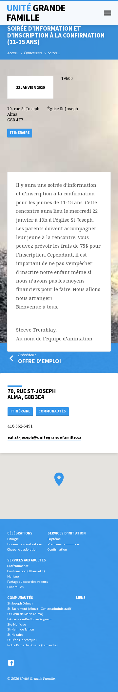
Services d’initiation (67, 533)
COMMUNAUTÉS (52, 411)
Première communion (63, 544)
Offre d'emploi (39, 361)
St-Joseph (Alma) (20, 603)
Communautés (20, 597)
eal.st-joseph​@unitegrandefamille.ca (44, 437)
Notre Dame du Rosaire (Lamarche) (32, 645)
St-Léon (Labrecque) (22, 640)
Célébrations (19, 533)
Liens (81, 597)
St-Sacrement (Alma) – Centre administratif (39, 608)
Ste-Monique (16, 624)
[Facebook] (11, 662)
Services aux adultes (26, 560)
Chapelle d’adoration (22, 549)
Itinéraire (20, 132)
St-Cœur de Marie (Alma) (25, 614)
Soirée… (54, 53)
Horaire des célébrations (25, 544)
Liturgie (13, 539)
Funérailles (15, 587)
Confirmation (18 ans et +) (26, 571)
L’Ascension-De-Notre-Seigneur (29, 619)
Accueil (12, 53)
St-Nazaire (15, 634)
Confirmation (57, 549)
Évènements (33, 53)
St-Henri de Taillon (20, 629)
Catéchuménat (18, 566)
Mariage (13, 576)
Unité (36, 12)
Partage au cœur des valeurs (27, 582)
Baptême (54, 539)
